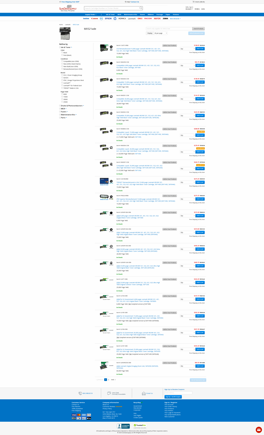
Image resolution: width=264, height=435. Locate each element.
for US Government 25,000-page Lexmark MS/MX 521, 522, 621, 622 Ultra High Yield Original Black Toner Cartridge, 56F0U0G (138, 350)
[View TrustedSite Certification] (140, 426)
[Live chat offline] (259, 430)
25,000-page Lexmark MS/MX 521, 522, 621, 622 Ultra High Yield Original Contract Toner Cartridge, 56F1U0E (138, 284)
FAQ (135, 413)
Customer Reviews (109, 406)
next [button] (112, 380)
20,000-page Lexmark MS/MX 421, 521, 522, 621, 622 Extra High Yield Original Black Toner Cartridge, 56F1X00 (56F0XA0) (138, 250)
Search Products (198, 28)
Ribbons (151, 14)
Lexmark (67, 24)
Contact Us (135, 2)
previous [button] (100, 380)
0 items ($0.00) (200, 2)
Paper (168, 14)
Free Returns (76, 406)
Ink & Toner (110, 14)
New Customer (169, 417)
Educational (137, 408)
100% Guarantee (77, 409)
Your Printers (168, 410)
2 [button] (108, 380)
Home (61, 24)
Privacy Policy (107, 409)
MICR (119, 14)
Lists (203, 9)
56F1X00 (138, 154)
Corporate (137, 410)
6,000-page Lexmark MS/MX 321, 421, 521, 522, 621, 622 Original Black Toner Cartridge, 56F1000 (138, 217)
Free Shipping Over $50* (70, 2)
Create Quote (138, 418)
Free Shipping (76, 410)
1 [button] (105, 380)
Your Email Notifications (172, 415)
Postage (160, 14)
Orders (197, 9)
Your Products (169, 409)
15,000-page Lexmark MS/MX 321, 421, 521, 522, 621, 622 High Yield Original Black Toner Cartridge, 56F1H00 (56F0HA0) (138, 233)
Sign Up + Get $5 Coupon (173, 397)
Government (138, 406)
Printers (176, 14)
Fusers (142, 14)
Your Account (168, 405)
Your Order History (170, 406)
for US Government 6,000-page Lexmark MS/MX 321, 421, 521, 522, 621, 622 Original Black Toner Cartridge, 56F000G (138, 300)
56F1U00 (138, 170)
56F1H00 (138, 137)
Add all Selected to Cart (196, 33)
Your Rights (137, 415)
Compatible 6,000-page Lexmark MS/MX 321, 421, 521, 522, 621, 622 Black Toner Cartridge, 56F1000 (138, 66)
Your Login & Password (172, 413)
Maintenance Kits (130, 14)
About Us (106, 405)
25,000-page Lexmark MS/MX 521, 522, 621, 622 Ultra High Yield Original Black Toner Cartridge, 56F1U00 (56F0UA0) (138, 267)
